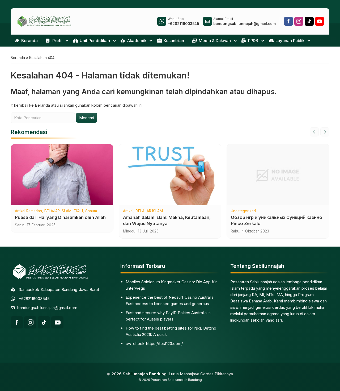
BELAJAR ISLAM (57, 211)
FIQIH (78, 211)
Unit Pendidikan (95, 40)
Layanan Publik (289, 40)
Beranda (29, 40)
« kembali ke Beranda (30, 105)
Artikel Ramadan (28, 211)
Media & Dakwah (215, 40)
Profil (57, 40)
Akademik (136, 40)
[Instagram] (298, 21)
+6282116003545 (34, 298)
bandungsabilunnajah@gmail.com (47, 307)
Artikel (128, 211)
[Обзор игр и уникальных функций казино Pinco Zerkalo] (278, 174)
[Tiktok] (309, 21)
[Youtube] (319, 21)
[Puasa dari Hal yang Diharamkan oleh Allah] (62, 174)
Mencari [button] (86, 117)
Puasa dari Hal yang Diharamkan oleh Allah (60, 217)
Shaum (91, 211)
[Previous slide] (314, 131)
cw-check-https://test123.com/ (154, 343)
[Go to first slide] (324, 131)
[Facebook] (288, 21)
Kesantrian (174, 40)
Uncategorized (243, 211)
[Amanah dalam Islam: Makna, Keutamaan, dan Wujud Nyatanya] (170, 174)
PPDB (253, 40)
